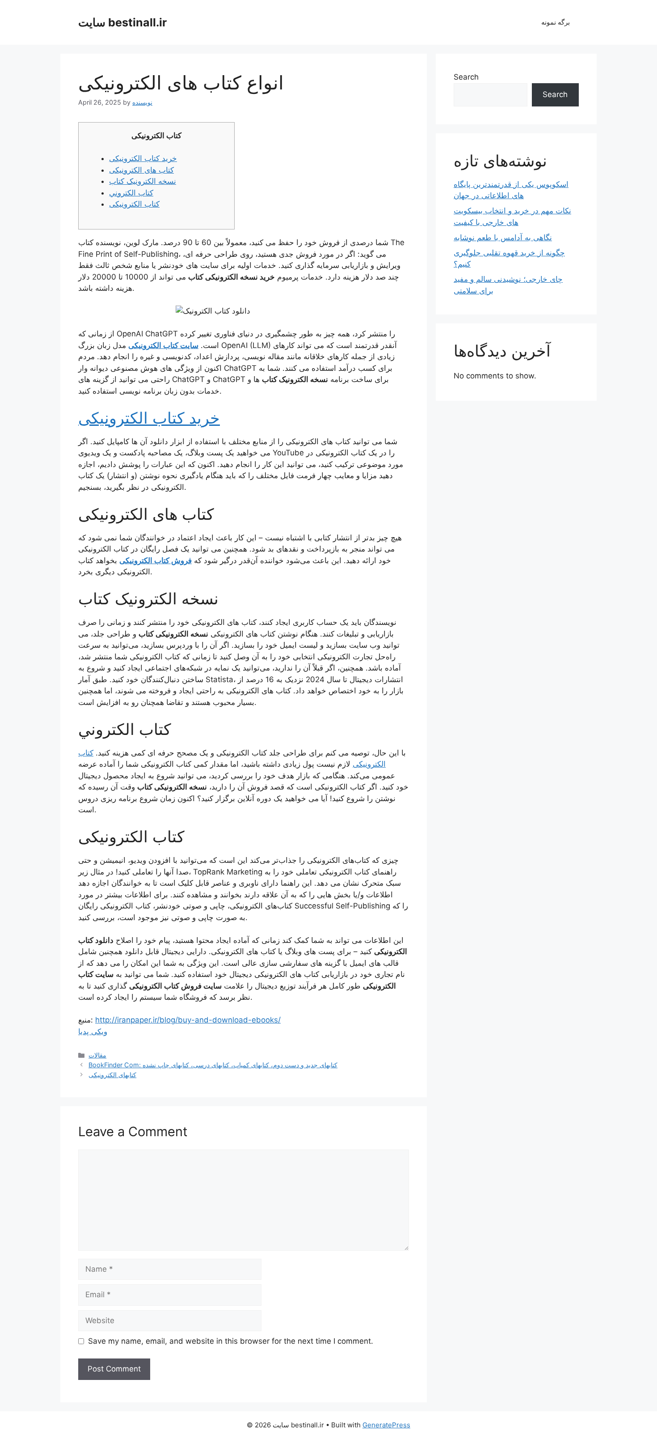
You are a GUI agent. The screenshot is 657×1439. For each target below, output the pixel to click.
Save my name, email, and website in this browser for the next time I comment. (230, 1341)
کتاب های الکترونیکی (141, 170)
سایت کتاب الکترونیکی (163, 345)
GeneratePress (386, 1425)
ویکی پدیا (92, 1031)
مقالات (97, 1055)
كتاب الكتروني (131, 192)
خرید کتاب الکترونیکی (143, 158)
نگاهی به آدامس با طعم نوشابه (503, 237)
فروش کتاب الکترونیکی (155, 560)
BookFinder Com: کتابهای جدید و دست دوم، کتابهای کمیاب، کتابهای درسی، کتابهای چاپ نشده (212, 1065)
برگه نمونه (555, 22)
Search (466, 76)
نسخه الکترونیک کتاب (142, 181)
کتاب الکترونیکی (134, 204)
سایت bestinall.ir (122, 22)
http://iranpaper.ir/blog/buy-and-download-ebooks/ (188, 1019)
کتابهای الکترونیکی (112, 1074)
